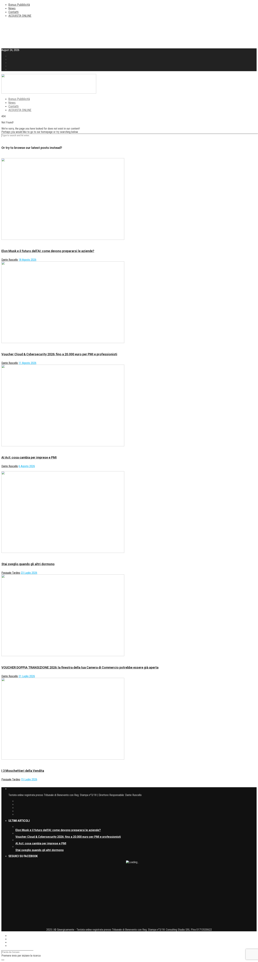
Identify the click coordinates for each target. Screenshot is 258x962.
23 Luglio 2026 (29, 572)
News (12, 8)
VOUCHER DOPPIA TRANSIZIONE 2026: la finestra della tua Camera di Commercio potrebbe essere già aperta (79, 667)
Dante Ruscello (9, 259)
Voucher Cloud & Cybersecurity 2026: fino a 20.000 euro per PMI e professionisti (59, 354)
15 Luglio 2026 (29, 779)
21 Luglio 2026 (27, 676)
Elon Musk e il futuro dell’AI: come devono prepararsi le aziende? (47, 251)
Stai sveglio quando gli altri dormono (28, 564)
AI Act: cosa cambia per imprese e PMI (29, 457)
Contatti (13, 12)
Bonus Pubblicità (19, 4)
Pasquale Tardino (10, 572)
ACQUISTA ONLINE (19, 16)
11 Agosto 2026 (27, 363)
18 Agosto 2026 (27, 259)
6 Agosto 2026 (27, 466)
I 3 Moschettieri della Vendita (22, 771)
